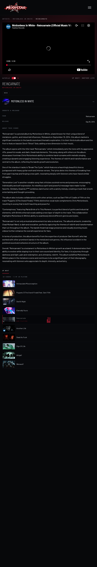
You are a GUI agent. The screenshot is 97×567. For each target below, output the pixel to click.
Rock (6, 93)
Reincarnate (90, 116)
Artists (6, 19)
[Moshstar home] (15, 7)
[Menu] (91, 7)
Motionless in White (23, 19)
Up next (5, 270)
